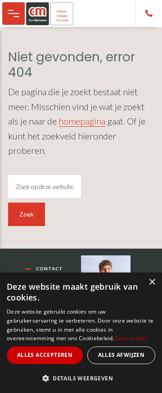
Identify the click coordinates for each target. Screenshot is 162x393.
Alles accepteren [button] (44, 355)
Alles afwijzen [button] (121, 355)
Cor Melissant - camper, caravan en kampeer (54, 13)
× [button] (151, 282)
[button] (81, 378)
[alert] (81, 333)
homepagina (81, 121)
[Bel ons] (148, 13)
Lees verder (131, 338)
